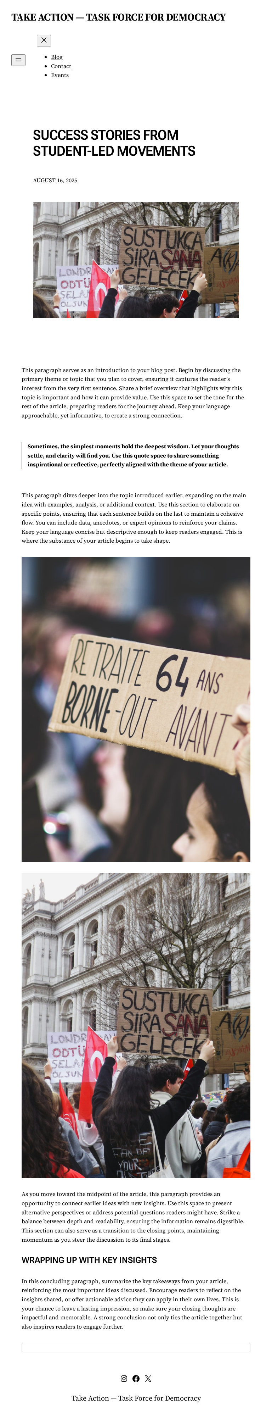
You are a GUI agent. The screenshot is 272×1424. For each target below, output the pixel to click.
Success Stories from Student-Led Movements (114, 143)
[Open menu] (18, 60)
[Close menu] (44, 40)
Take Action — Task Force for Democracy (118, 17)
